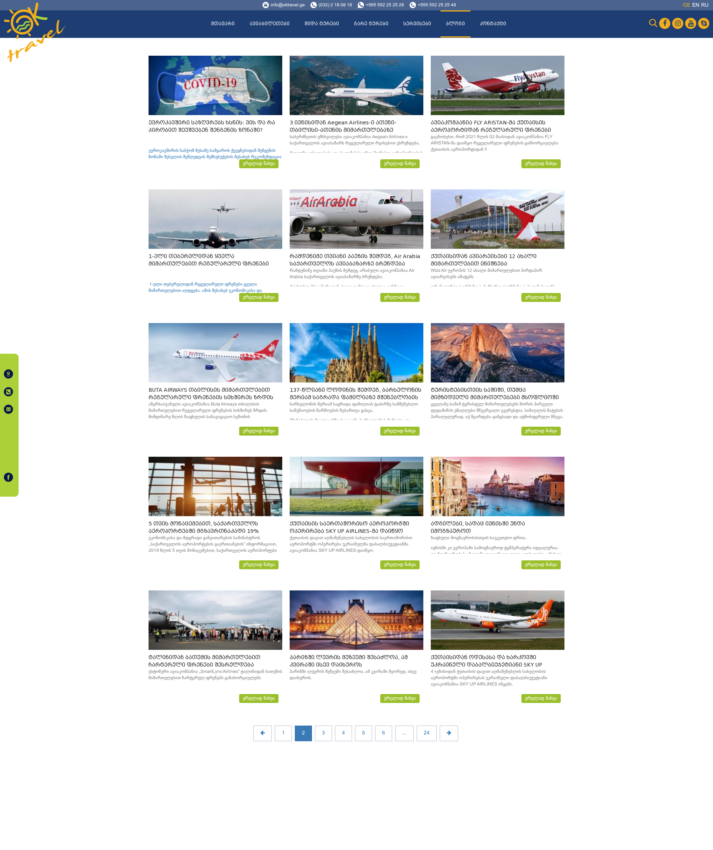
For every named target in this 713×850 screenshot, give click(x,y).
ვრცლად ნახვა (259, 164)
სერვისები (417, 23)
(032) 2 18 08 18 (335, 5)
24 (427, 733)
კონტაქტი (493, 23)
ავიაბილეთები (270, 23)
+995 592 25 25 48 (437, 5)
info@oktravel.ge (288, 5)
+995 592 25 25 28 (385, 5)
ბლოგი (455, 23)
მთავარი (223, 23)
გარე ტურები (371, 23)
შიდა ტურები (322, 23)
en (695, 5)
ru (705, 5)
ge (686, 5)
